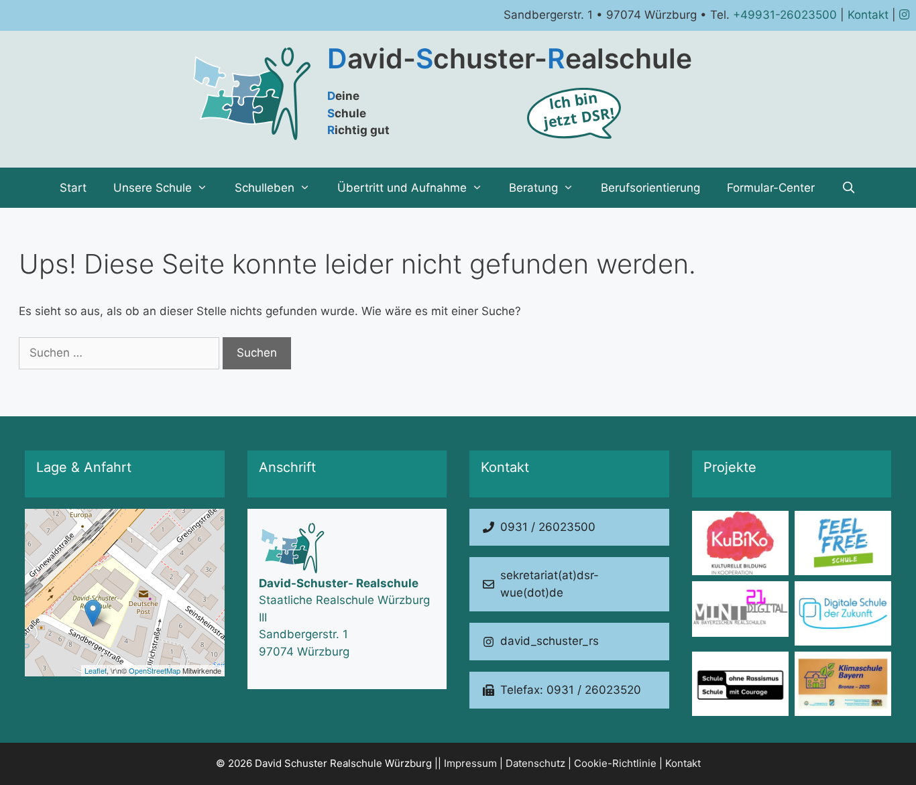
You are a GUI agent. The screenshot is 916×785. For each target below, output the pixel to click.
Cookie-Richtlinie (615, 763)
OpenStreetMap (154, 670)
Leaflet (95, 670)
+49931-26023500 (785, 14)
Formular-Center (771, 187)
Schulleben (264, 187)
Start (73, 187)
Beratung (533, 187)
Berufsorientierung (650, 187)
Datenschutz (535, 763)
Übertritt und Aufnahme (402, 187)
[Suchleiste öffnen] (849, 188)
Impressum (470, 763)
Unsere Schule (152, 187)
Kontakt (868, 14)
